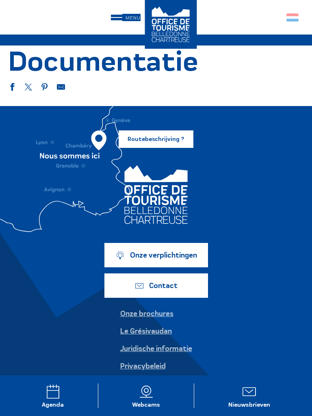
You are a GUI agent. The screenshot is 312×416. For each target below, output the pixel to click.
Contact (163, 285)
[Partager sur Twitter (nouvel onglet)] (28, 88)
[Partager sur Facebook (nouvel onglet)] (12, 88)
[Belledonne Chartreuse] (156, 194)
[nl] (293, 17)
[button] (275, 17)
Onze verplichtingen (163, 255)
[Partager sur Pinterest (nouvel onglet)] (45, 88)
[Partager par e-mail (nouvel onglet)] (61, 88)
